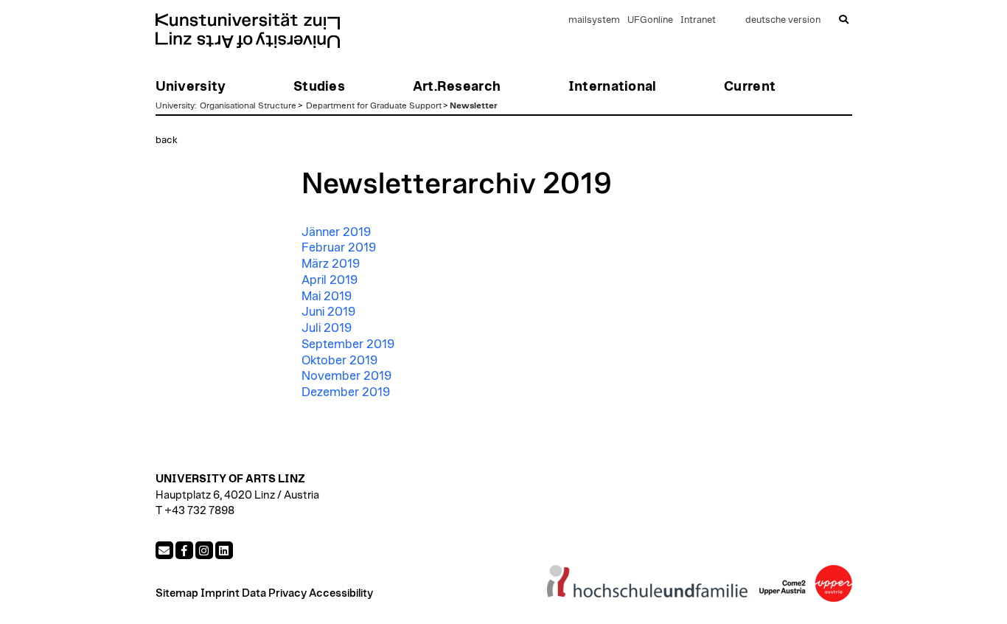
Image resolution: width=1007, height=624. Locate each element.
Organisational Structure (248, 105)
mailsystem (594, 20)
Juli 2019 (327, 328)
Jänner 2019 (336, 232)
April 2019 (330, 280)
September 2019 (348, 344)
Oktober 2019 (339, 361)
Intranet (698, 20)
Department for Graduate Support (374, 105)
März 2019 (331, 264)
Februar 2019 (339, 248)
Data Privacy (274, 593)
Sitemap (177, 593)
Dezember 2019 (346, 392)
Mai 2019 (327, 296)
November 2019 (346, 376)
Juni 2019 (328, 312)
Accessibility (341, 593)
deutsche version (782, 20)
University (175, 105)
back (167, 140)
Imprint (220, 593)
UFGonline (650, 20)
